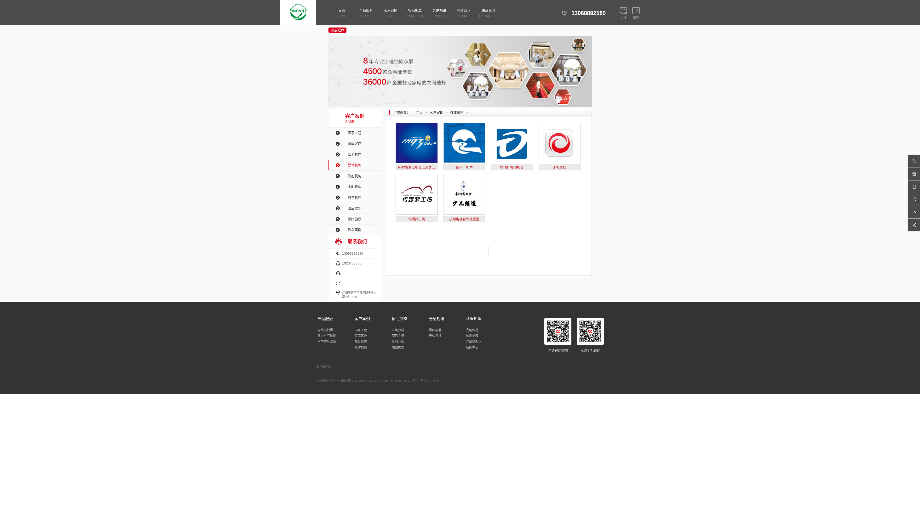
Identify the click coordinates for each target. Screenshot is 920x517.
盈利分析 (398, 341)
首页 (341, 13)
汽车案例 (354, 230)
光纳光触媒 (325, 330)
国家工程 (354, 133)
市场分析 (398, 330)
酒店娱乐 (354, 208)
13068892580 (352, 253)
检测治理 (472, 335)
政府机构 (354, 176)
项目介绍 (398, 335)
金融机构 (354, 187)
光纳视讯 (439, 13)
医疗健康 (354, 219)
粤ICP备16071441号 (426, 380)
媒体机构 (354, 165)
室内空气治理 (326, 341)
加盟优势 (398, 347)
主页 (419, 112)
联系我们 (488, 13)
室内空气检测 (326, 335)
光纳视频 (435, 335)
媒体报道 (435, 330)
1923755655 (351, 263)
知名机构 (354, 154)
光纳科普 (472, 330)
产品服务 (366, 13)
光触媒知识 (474, 341)
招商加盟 (415, 13)
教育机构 (354, 197)
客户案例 (390, 13)
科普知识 (464, 13)
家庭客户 (354, 144)
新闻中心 (472, 347)
